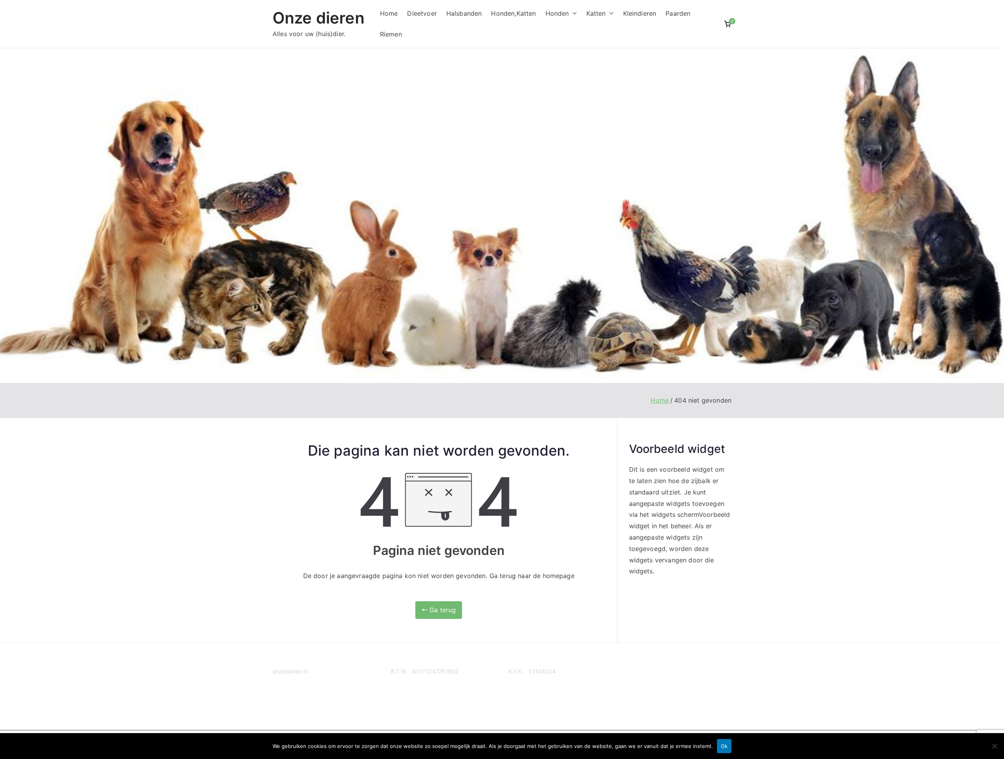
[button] (573, 13)
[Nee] (994, 746)
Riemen (391, 34)
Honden (557, 13)
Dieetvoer (422, 13)
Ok (724, 746)
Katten (596, 13)
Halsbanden (464, 13)
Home (389, 13)
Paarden (678, 13)
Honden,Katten (513, 13)
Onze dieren (318, 17)
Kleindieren (640, 13)
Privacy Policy (291, 701)
